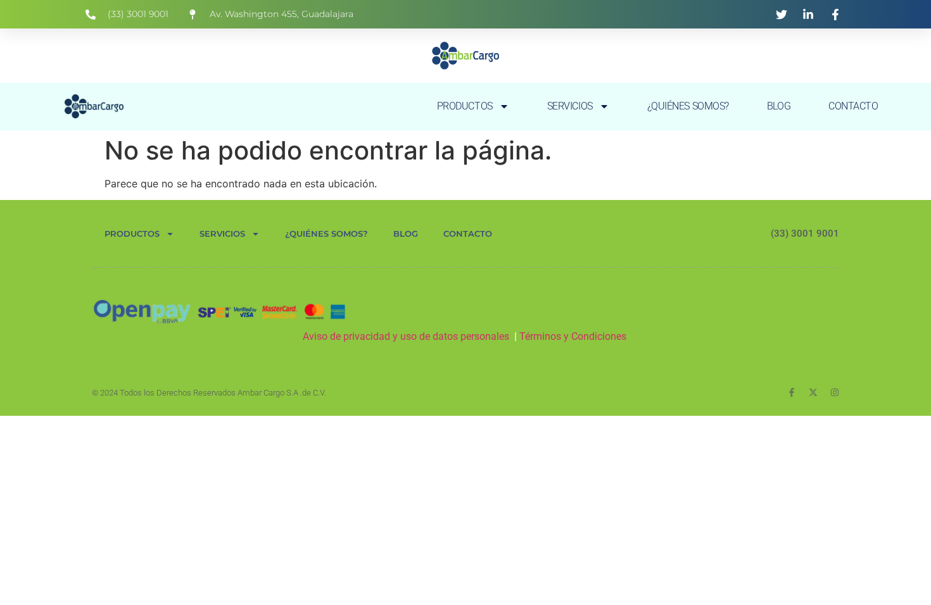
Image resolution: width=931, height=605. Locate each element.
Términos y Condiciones (574, 336)
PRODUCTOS (465, 106)
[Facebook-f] (791, 392)
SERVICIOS (570, 106)
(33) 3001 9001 (805, 233)
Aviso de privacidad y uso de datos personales (406, 336)
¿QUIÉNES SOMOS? (688, 106)
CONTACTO (853, 106)
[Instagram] (834, 392)
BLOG (778, 106)
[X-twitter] (813, 392)
